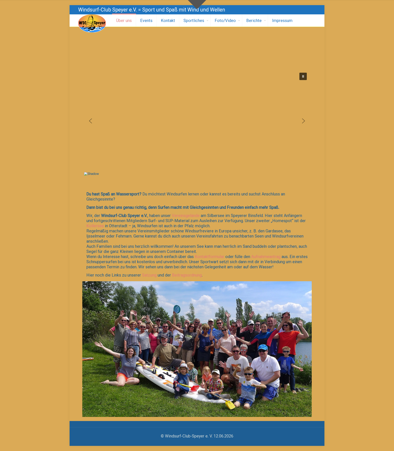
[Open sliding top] (197, 4)
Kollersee (95, 225)
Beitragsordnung (187, 275)
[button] (303, 76)
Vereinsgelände (186, 215)
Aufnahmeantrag (266, 256)
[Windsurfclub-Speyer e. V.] (92, 23)
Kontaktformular (209, 256)
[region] (197, 126)
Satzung (149, 275)
